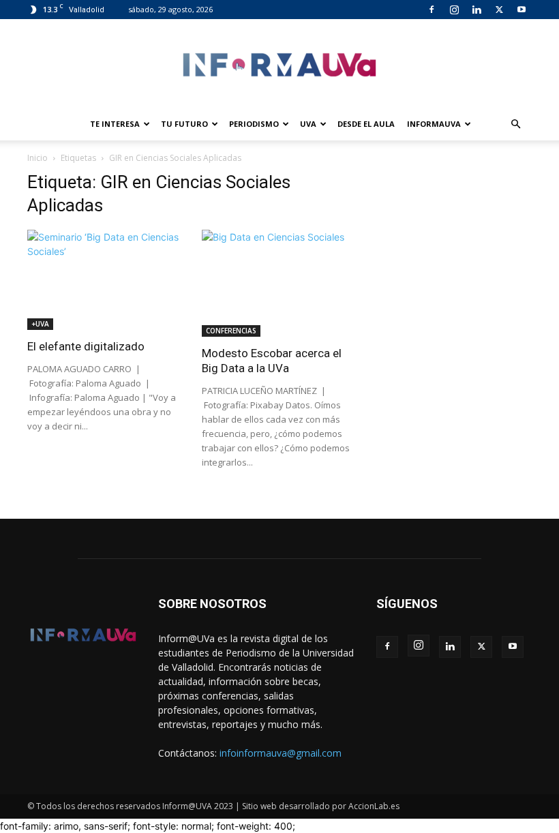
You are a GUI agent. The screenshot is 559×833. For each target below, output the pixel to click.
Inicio (37, 158)
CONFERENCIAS (231, 330)
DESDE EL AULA (366, 124)
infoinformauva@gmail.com (281, 752)
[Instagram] (454, 9)
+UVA (40, 324)
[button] (515, 124)
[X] (499, 9)
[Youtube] (521, 9)
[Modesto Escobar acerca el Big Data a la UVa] (279, 283)
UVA (308, 124)
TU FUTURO (184, 124)
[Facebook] (431, 9)
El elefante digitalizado (86, 346)
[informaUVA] (279, 64)
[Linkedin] (476, 9)
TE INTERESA (115, 124)
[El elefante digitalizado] (105, 280)
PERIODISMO (254, 124)
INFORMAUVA (434, 124)
